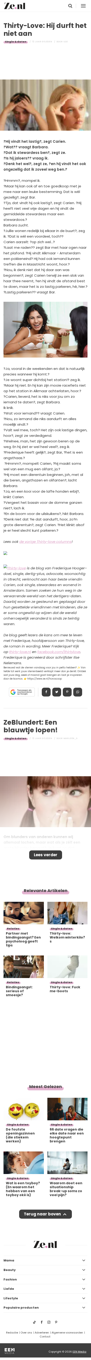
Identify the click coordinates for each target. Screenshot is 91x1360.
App (77, 692)
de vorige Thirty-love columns (45, 541)
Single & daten (15, 41)
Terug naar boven (42, 1214)
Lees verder (45, 855)
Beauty (10, 1270)
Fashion (10, 1279)
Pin (67, 692)
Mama (9, 1260)
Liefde (9, 1289)
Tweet (56, 692)
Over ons (26, 1332)
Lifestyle (11, 1298)
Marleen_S (70, 738)
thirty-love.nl (20, 651)
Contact (45, 1336)
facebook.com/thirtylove (58, 651)
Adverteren (42, 1332)
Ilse (65, 41)
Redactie (12, 1332)
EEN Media (79, 1351)
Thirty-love (16, 568)
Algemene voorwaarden (67, 1332)
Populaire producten (21, 1307)
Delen (46, 692)
